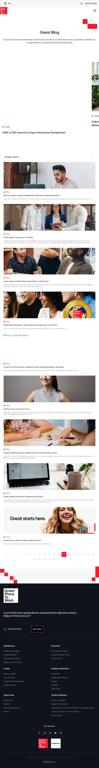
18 (93, 554)
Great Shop (55, 689)
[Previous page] (6, 554)
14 (73, 554)
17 (88, 554)
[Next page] (64, 559)
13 (69, 554)
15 (78, 554)
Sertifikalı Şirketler (10, 655)
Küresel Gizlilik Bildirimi (59, 704)
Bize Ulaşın (37, 629)
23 (54, 559)
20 (40, 559)
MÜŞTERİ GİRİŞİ (91, 3)
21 (44, 559)
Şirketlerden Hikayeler (59, 677)
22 (49, 559)
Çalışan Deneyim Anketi (60, 655)
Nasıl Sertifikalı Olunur (12, 658)
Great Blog (55, 674)
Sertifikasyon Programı (12, 651)
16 (83, 554)
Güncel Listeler (9, 677)
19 (35, 559)
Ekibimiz (7, 704)
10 (54, 554)
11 (59, 554)
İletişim (6, 711)
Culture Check (56, 658)
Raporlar (54, 685)
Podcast (54, 681)
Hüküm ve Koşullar (58, 700)
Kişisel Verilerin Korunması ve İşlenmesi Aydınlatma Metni (72, 708)
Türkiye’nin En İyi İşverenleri (14, 681)
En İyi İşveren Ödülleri (59, 651)
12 (64, 554)
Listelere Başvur (10, 685)
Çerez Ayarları (56, 715)
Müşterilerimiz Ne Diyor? (13, 662)
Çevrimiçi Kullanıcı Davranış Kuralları (65, 711)
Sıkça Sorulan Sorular (12, 708)
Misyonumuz (8, 700)
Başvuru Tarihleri (10, 674)
